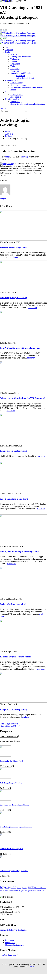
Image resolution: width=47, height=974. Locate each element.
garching (24, 888)
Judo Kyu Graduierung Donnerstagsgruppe (19, 551)
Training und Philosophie (20, 57)
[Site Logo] (18, 34)
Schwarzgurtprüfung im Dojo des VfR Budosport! (22, 398)
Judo (7, 92)
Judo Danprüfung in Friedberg (14, 499)
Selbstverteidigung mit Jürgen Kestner (14, 871)
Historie (13, 54)
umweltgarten (4, 890)
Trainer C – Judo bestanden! (13, 604)
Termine (13, 61)
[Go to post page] (5, 756)
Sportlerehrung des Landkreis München (14, 805)
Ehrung (19, 888)
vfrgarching (32, 890)
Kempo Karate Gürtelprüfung (13, 451)
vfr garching (23, 890)
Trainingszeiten (16, 59)
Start (7, 47)
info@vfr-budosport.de (9, 955)
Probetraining (16, 101)
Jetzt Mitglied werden (9, 724)
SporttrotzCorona (40, 888)
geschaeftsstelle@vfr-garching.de (13, 930)
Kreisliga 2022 (16, 94)
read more (14, 257)
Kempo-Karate (11, 80)
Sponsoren (14, 71)
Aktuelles (9, 50)
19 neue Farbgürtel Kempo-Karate (15, 657)
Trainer (13, 66)
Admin (31, 967)
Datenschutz (10, 942)
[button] (3, 108)
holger (7, 157)
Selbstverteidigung (18, 85)
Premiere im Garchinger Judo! (13, 247)
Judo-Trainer (15, 97)
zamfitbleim (40, 890)
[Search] (26, 111)
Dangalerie (14, 68)
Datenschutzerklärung (25, 78)
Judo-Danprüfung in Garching (13, 297)
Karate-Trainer (16, 83)
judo (31, 887)
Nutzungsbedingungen (14, 945)
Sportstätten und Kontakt (20, 73)
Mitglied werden (12, 99)
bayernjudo (8, 887)
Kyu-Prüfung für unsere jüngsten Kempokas (20, 348)
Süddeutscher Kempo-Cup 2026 (11, 849)
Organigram (15, 64)
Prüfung (24, 157)
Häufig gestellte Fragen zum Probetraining (27, 104)
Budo (7, 52)
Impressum (20, 75)
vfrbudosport (13, 890)
